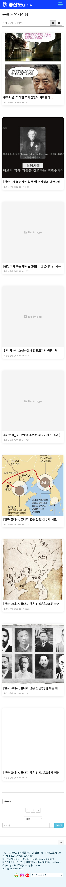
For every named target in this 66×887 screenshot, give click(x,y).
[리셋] (51, 825)
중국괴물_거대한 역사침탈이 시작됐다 (26, 97)
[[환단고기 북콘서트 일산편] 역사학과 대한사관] (33, 147)
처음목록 (7, 801)
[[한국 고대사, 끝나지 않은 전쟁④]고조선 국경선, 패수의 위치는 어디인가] (33, 569)
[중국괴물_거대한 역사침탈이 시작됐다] (33, 63)
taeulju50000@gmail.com (47, 862)
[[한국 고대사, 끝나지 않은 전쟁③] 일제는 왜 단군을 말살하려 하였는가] (33, 654)
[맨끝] (38, 810)
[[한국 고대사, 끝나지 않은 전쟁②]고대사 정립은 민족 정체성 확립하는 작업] (33, 738)
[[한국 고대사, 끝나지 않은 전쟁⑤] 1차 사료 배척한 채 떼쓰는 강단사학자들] (33, 485)
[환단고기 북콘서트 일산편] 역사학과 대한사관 (31, 182)
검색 (60, 825)
